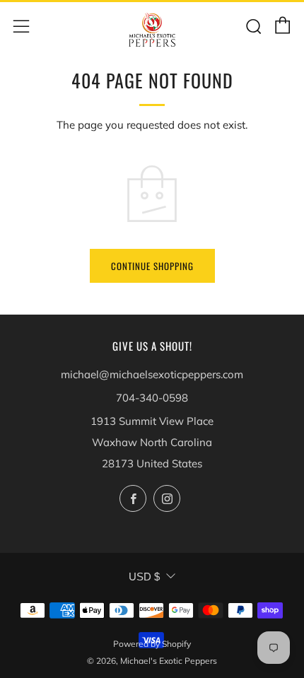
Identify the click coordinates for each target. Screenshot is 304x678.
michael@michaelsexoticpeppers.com (152, 374)
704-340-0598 (152, 397)
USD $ (144, 577)
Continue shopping (152, 266)
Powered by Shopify (152, 643)
